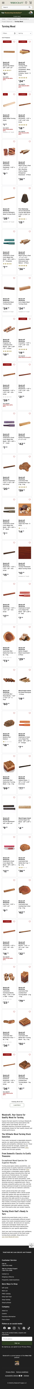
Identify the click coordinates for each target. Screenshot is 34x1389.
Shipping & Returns (8, 1277)
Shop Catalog (6, 1299)
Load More (17, 1105)
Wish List (5, 1290)
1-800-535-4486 (7, 1270)
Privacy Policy (26, 1347)
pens (26, 1147)
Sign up (17, 1343)
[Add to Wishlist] (12, 43)
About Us (5, 1310)
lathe (27, 1169)
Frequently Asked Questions (10, 1280)
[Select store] (26, 3)
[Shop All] (3, 3)
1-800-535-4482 (7, 1265)
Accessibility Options (11, 1375)
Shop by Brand (6, 1302)
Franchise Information (8, 1316)
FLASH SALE (17, 16)
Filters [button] (5, 33)
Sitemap (26, 1375)
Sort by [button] (21, 33)
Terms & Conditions (22, 1372)
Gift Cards (5, 1288)
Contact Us (5, 1274)
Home (3, 19)
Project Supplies (13, 19)
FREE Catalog (6, 1293)
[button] (24, 33)
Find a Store (6, 1319)
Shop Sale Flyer (7, 1296)
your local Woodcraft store (10, 1237)
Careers (4, 1313)
